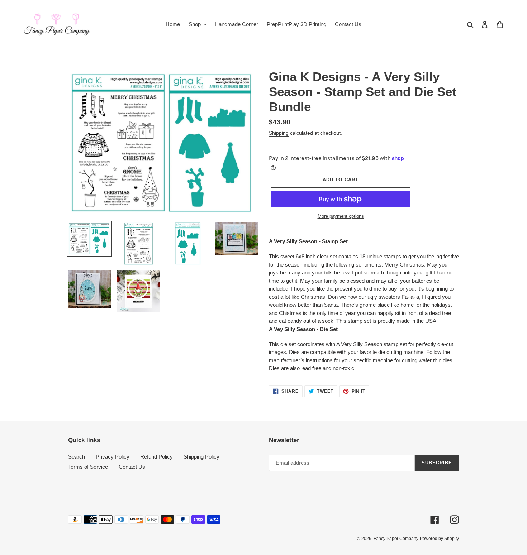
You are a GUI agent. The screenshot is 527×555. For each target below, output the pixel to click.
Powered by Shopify (439, 538)
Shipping (279, 133)
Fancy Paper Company (396, 538)
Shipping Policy (201, 457)
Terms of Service (88, 467)
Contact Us (132, 467)
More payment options (341, 216)
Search (76, 457)
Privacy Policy (112, 457)
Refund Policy (156, 457)
